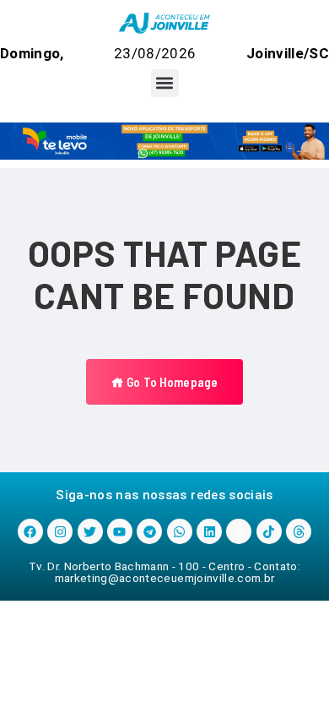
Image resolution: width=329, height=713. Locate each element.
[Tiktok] (269, 531)
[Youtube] (119, 531)
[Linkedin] (209, 531)
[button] (165, 83)
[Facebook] (30, 531)
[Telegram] (149, 531)
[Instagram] (60, 531)
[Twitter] (90, 531)
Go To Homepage (171, 381)
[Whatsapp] (179, 531)
